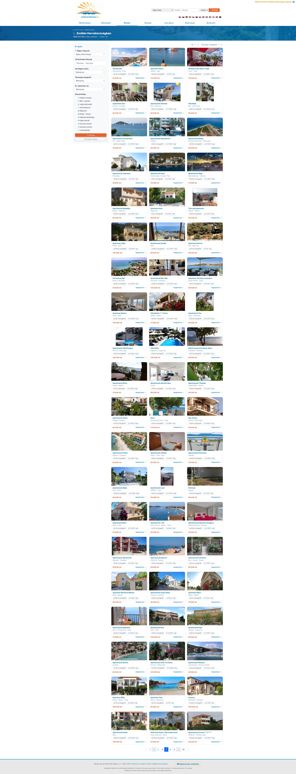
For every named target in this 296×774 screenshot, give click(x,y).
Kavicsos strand (86, 124)
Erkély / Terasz (85, 114)
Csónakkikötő (85, 130)
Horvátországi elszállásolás (125, 768)
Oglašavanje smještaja (189, 764)
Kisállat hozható (85, 98)
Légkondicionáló (86, 104)
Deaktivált (128, 770)
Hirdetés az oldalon (139, 764)
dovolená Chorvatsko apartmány (145, 768)
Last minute (169, 23)
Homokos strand (86, 127)
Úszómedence (85, 107)
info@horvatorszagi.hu (160, 764)
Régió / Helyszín (83, 51)
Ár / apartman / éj (81, 86)
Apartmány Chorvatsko (149, 770)
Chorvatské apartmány (164, 770)
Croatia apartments (178, 768)
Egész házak (190, 23)
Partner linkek (136, 770)
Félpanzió (83, 111)
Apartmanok (106, 23)
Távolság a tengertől (83, 77)
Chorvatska (188, 768)
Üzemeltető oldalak (110, 768)
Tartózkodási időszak (83, 59)
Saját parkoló (84, 120)
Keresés (215, 10)
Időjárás (148, 23)
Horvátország (85, 23)
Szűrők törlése (91, 139)
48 (183, 749)
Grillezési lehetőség (87, 117)
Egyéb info (211, 23)
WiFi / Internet (85, 101)
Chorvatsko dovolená (164, 768)
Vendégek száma (81, 69)
